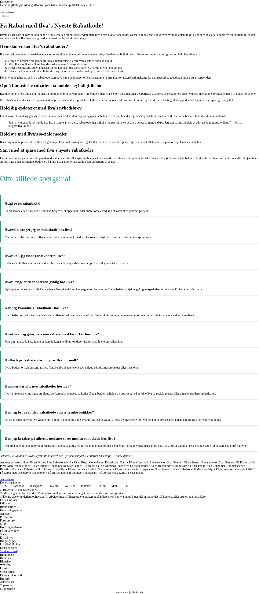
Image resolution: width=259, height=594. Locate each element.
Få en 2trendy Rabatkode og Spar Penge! (209, 462)
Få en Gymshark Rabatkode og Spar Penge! (155, 462)
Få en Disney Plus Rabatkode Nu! (50, 462)
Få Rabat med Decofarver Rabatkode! (23, 472)
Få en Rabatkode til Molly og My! (192, 469)
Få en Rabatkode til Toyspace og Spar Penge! (142, 469)
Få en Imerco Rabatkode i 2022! (235, 469)
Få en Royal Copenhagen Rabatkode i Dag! (100, 462)
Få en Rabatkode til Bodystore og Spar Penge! (178, 465)
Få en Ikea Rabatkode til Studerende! (90, 469)
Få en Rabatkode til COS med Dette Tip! (40, 469)
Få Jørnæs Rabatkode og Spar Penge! (121, 472)
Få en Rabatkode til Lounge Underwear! (72, 472)
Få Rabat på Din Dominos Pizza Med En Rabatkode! (116, 465)
